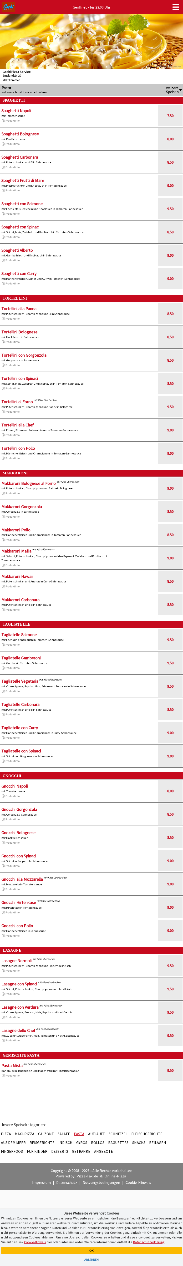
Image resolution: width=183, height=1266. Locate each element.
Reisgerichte (42, 1142)
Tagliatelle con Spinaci (21, 751)
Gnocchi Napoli (14, 786)
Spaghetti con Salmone (22, 203)
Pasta (79, 1133)
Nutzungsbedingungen (101, 1182)
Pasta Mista (12, 1065)
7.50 (170, 115)
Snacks (138, 1142)
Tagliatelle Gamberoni (21, 658)
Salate (64, 1133)
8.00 (170, 139)
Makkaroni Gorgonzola (21, 506)
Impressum (41, 1182)
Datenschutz (66, 1182)
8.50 (170, 162)
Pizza (6, 1133)
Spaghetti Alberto (17, 250)
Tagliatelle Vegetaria (19, 681)
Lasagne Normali (16, 960)
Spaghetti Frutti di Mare (22, 180)
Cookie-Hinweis (138, 1182)
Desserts (59, 1151)
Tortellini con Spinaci (19, 378)
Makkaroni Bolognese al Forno (28, 483)
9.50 (170, 208)
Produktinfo (12, 120)
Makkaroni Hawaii (17, 576)
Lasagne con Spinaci (19, 984)
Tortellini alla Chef (17, 425)
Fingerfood (12, 1151)
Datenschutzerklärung (149, 1242)
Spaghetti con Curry (18, 273)
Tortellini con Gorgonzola (23, 355)
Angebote (103, 1151)
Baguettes (118, 1142)
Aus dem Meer (13, 1142)
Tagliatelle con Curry (19, 727)
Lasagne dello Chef (18, 1030)
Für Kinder (37, 1151)
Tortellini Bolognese (19, 332)
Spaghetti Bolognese (20, 134)
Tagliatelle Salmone (19, 634)
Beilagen (157, 1142)
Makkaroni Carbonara (20, 599)
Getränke (81, 1151)
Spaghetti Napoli (16, 110)
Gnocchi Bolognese (18, 832)
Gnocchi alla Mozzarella (22, 879)
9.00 (170, 185)
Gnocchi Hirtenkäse (18, 902)
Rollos (97, 1142)
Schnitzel (118, 1133)
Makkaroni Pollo (15, 530)
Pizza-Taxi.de (87, 1176)
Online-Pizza (115, 1176)
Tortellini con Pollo (18, 448)
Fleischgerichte (147, 1133)
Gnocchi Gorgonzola (19, 809)
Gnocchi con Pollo (17, 925)
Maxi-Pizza (24, 1133)
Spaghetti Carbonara (19, 157)
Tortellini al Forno (17, 401)
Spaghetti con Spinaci (20, 227)
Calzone (46, 1133)
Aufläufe (96, 1133)
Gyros (81, 1142)
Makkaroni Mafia (16, 551)
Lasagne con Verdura (20, 1007)
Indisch (65, 1142)
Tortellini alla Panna (18, 308)
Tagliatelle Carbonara (20, 704)
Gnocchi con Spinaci (18, 856)
